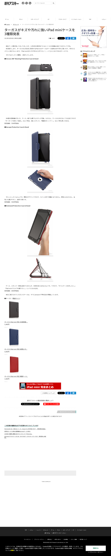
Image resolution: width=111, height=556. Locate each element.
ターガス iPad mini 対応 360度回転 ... (16, 322)
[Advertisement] (55, 11)
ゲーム (7, 19)
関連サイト (16, 298)
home (8, 24)
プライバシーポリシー (39, 539)
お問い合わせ (57, 539)
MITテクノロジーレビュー (60, 533)
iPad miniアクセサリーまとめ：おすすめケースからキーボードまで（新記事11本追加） (25, 437)
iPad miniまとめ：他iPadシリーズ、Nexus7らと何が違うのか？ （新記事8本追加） (25, 428)
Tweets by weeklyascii (46, 481)
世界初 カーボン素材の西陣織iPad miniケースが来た (17, 431)
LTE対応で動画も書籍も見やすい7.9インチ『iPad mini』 (18, 434)
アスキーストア (62, 19)
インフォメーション (76, 19)
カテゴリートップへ (67, 412)
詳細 (12, 550)
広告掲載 (66, 539)
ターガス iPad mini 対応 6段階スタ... (15, 349)
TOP (90, 19)
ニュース (38, 530)
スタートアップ (35, 19)
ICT (48, 19)
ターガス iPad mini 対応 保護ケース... (16, 376)
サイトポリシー (27, 539)
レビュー (104, 19)
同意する (96, 548)
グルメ (20, 19)
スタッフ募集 (74, 539)
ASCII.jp (48, 533)
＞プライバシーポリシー (95, 552)
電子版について (83, 539)
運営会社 (49, 539)
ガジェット (16, 24)
